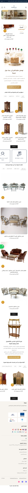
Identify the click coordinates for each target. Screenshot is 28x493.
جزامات (5, 96)
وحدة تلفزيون (11, 96)
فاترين (23, 96)
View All (14, 314)
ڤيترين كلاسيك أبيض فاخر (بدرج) (20, 138)
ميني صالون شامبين (14, 306)
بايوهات (20, 366)
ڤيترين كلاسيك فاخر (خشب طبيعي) (7, 116)
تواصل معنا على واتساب (14, 357)
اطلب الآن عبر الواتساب (14, 87)
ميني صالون (23, 168)
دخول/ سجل (24, 461)
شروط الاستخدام (22, 478)
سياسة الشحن (24, 454)
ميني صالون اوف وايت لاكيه (14, 202)
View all (14, 146)
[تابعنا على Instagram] (19, 482)
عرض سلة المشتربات (22, 463)
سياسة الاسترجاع (23, 452)
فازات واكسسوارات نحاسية (7, 366)
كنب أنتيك (17, 96)
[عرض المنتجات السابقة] (25, 27)
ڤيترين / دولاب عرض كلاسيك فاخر (7, 138)
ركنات (3, 168)
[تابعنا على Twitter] (22, 482)
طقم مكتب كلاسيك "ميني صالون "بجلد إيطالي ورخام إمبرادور (14, 271)
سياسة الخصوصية (14, 478)
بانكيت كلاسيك (9, 168)
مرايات (15, 366)
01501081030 (24, 440)
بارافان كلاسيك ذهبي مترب (18, 389)
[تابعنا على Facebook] (26, 482)
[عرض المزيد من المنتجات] (3, 27)
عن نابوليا (25, 470)
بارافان (25, 366)
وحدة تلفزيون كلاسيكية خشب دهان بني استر (9, 35)
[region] (14, 14)
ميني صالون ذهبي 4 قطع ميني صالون (14, 236)
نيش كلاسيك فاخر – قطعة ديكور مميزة (21, 116)
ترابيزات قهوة (16, 168)
